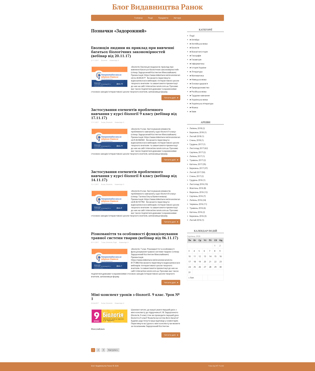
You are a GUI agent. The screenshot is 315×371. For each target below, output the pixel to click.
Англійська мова (199, 43)
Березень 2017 (196, 168)
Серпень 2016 (196, 196)
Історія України (198, 67)
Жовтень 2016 (196, 188)
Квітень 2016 (195, 212)
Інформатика (197, 63)
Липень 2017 (195, 156)
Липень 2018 (195, 128)
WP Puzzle (220, 366)
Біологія (104, 60)
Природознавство (200, 87)
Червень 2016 (196, 204)
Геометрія (196, 59)
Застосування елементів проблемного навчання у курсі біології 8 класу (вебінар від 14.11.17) (134, 175)
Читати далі (170, 97)
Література (196, 71)
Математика (197, 75)
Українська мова (199, 99)
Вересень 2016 (196, 192)
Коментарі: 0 (114, 60)
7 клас (103, 242)
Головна (138, 17)
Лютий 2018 (195, 136)
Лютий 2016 (195, 220)
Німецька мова (198, 79)
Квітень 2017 (195, 164)
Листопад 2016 (196, 184)
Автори (177, 17)
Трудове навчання (200, 95)
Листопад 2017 (196, 148)
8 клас (103, 184)
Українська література (202, 103)
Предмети (163, 17)
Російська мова (198, 91)
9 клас (103, 122)
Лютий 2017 (195, 172)
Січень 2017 (195, 176)
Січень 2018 (195, 140)
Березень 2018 (196, 132)
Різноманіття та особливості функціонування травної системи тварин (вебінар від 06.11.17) (134, 235)
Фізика (194, 107)
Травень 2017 (196, 160)
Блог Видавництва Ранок (157, 7)
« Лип (191, 277)
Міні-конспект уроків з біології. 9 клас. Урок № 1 (135, 296)
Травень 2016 (196, 208)
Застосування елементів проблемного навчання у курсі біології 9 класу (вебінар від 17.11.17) (134, 113)
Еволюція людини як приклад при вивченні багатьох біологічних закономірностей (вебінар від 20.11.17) (132, 51)
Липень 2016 (195, 200)
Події (150, 17)
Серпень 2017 (196, 152)
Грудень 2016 (196, 180)
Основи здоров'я (199, 83)
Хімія (193, 111)
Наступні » (113, 350)
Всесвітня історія (199, 51)
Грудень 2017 (196, 144)
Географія (196, 55)
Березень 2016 (196, 216)
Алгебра (195, 39)
